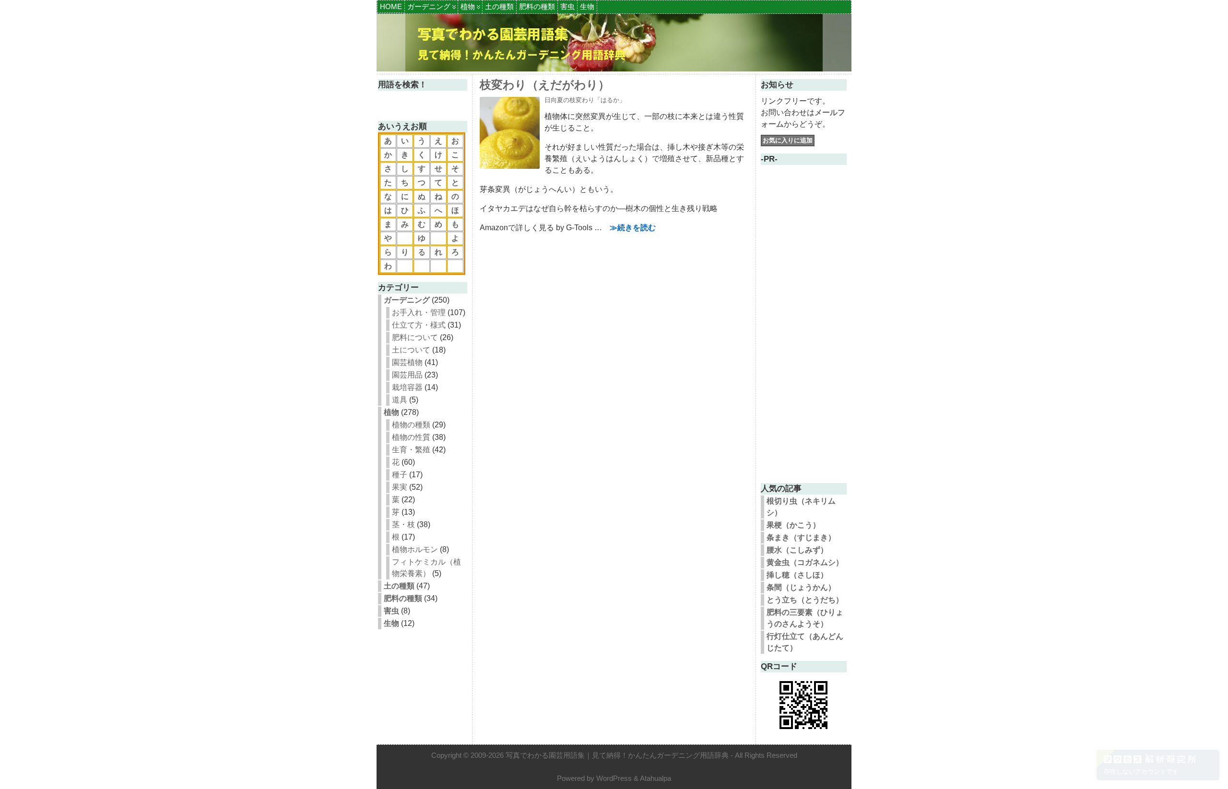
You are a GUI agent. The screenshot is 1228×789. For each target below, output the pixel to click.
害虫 (567, 6)
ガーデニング (428, 6)
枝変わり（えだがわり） (545, 84)
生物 (587, 6)
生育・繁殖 (411, 450)
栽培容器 (407, 387)
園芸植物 (407, 362)
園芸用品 (407, 375)
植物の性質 (411, 437)
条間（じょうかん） (801, 587)
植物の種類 (411, 425)
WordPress (614, 778)
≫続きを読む (633, 228)
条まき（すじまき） (801, 537)
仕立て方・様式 (419, 325)
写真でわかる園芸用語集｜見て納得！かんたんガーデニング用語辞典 (617, 755)
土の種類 (499, 6)
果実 (399, 487)
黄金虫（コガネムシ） (805, 562)
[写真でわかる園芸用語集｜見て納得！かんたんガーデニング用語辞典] (614, 42)
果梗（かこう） (793, 525)
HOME (391, 6)
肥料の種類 (537, 6)
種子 (399, 475)
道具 (399, 400)
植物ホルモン (415, 549)
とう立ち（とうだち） (805, 600)
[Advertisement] (803, 332)
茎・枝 (403, 524)
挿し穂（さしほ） (797, 575)
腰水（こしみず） (797, 550)
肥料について (415, 337)
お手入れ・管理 (419, 312)
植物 (467, 6)
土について (411, 350)
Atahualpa (655, 778)
